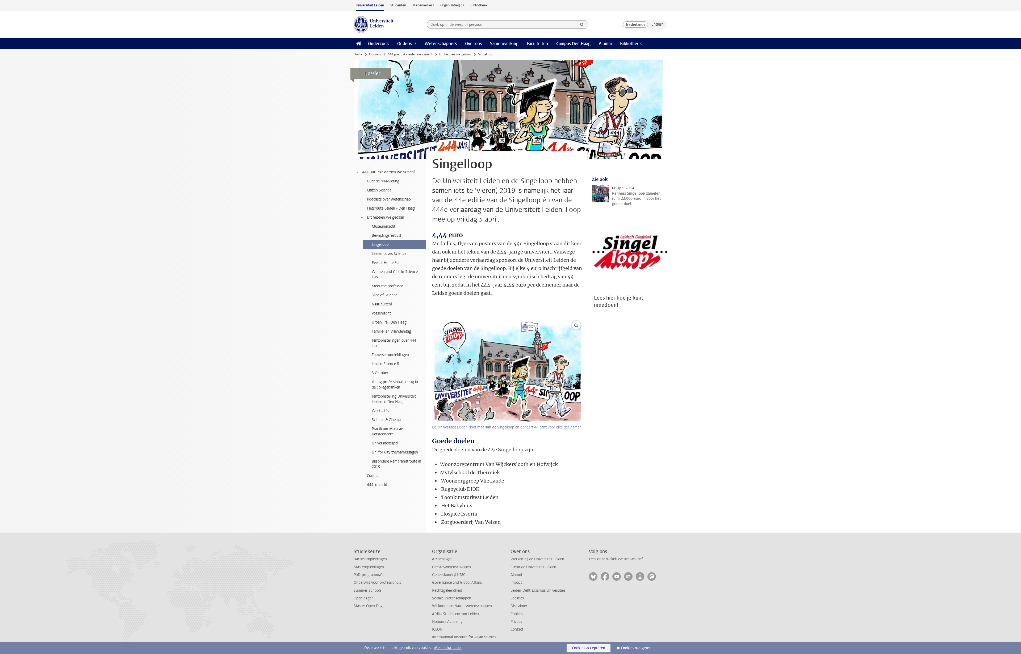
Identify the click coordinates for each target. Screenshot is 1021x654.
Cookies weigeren (636, 648)
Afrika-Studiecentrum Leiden (455, 613)
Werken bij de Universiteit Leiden (537, 559)
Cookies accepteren (588, 648)
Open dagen (364, 598)
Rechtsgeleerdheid (447, 590)
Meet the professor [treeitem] (387, 286)
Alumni (605, 43)
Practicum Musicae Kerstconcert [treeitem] (387, 431)
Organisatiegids (452, 5)
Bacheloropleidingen (370, 559)
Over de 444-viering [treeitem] (383, 181)
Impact (516, 582)
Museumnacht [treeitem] (383, 226)
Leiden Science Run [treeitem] (388, 363)
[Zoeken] (582, 24)
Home (358, 54)
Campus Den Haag (573, 43)
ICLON (437, 629)
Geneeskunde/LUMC (448, 574)
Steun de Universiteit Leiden (533, 567)
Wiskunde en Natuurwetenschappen (462, 605)
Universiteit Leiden (370, 5)
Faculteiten (537, 43)
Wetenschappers (441, 43)
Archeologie (441, 559)
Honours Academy (447, 621)
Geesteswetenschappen (451, 567)
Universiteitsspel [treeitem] (385, 443)
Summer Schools (367, 590)
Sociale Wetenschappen (451, 598)
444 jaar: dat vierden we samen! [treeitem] (388, 172)
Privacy (516, 621)
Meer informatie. (448, 647)
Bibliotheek (479, 5)
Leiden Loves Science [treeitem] (389, 253)
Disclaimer (518, 605)
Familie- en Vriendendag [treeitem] (391, 331)
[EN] (657, 24)
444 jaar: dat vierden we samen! (410, 54)
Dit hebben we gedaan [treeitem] (385, 217)
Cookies (516, 613)
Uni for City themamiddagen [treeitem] (395, 452)
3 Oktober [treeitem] (380, 372)
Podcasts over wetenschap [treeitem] (389, 199)
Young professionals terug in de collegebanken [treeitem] (395, 384)
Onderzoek (378, 43)
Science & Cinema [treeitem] (386, 419)
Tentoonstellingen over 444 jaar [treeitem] (394, 343)
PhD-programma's (368, 574)
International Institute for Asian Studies (464, 637)
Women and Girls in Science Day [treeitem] (395, 274)
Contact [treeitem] (373, 475)
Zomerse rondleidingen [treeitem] (390, 354)
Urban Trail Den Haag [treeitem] (389, 322)
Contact (516, 629)
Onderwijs (406, 43)
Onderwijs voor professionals (377, 582)
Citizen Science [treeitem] (379, 190)
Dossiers (375, 54)
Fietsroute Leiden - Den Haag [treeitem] (391, 208)
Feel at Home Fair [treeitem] (386, 262)
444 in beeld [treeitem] (377, 484)
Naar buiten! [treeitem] (382, 304)
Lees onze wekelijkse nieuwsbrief (616, 559)
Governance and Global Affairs (457, 582)
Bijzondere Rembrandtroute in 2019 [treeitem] (396, 464)
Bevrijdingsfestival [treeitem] (386, 235)
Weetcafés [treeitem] (380, 410)
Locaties (517, 598)
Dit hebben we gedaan (455, 54)
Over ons (473, 43)
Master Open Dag (368, 605)
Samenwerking (504, 43)
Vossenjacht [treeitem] (381, 313)
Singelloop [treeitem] (380, 244)
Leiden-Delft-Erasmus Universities (537, 590)
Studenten (398, 5)
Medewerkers (423, 5)
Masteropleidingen (369, 567)
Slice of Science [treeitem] (384, 295)
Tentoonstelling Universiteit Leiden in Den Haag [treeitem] (394, 399)
